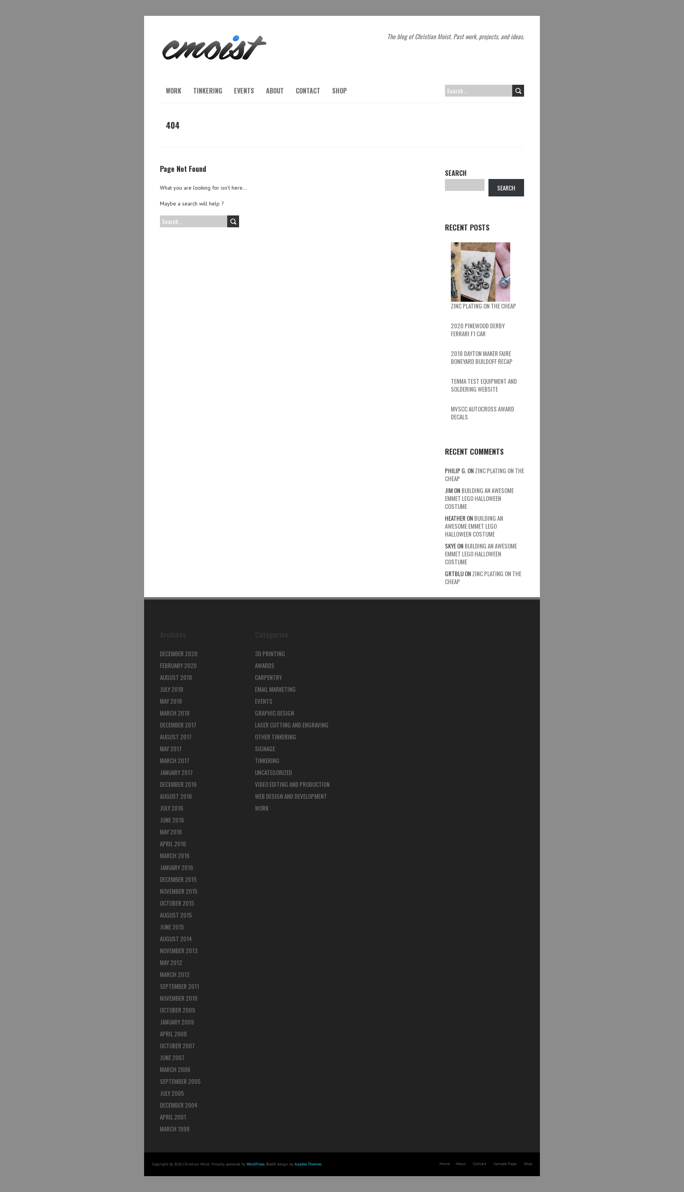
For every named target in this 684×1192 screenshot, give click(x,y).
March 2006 (175, 1069)
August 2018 (176, 677)
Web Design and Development (291, 796)
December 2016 (178, 784)
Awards (264, 665)
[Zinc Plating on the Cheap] (480, 272)
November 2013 (179, 950)
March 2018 (175, 712)
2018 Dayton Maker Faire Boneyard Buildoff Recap (482, 357)
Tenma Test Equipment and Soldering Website (484, 385)
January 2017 (176, 772)
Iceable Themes (307, 1164)
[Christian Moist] (214, 35)
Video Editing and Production (292, 784)
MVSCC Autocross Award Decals (482, 412)
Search (456, 173)
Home (444, 1163)
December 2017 (178, 724)
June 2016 (172, 819)
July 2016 (171, 808)
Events (244, 90)
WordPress (255, 1164)
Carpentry (268, 677)
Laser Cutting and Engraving (292, 724)
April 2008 (173, 1033)
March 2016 (175, 855)
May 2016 (171, 831)
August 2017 (176, 736)
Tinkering (207, 90)
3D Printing (270, 653)
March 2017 (174, 760)
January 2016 (176, 867)
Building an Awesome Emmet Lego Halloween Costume (479, 498)
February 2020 (178, 665)
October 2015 (177, 903)
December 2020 (179, 653)
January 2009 (177, 1021)
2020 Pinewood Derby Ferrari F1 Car (478, 329)
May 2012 (171, 962)
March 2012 (175, 974)
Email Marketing (275, 689)
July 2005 (172, 1093)
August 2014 (176, 938)
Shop (339, 90)
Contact (308, 90)
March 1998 (175, 1128)
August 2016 (176, 796)
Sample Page (505, 1163)
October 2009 (177, 1009)
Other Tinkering (275, 736)
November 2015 (179, 891)
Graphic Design (274, 712)
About (275, 90)
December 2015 (178, 879)
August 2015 (176, 914)
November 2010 (179, 998)
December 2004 (179, 1105)
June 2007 (172, 1057)
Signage (265, 748)
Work (173, 90)
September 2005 (180, 1081)
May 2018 (171, 701)
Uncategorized (273, 772)
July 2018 (171, 689)
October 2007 (177, 1045)
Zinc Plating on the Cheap (483, 305)
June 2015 (172, 926)
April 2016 (173, 843)
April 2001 (173, 1116)
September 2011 (179, 986)
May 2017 (171, 748)
